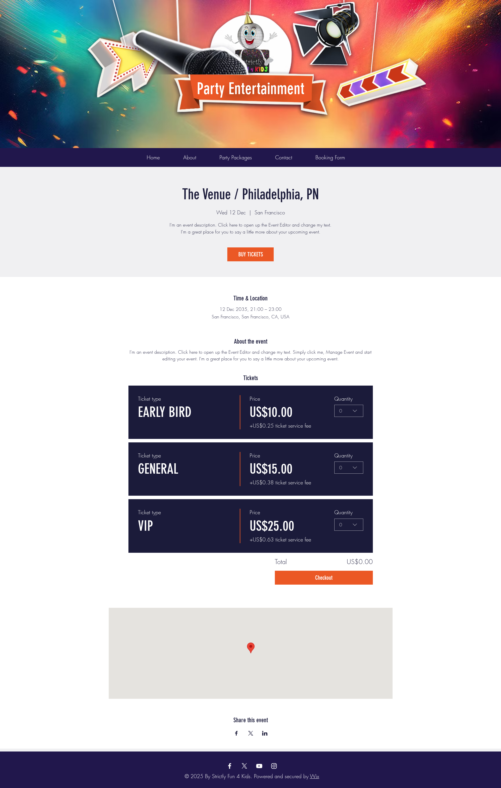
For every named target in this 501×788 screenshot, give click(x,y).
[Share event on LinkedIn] (265, 733)
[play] (412, 5)
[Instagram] (274, 766)
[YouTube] (259, 766)
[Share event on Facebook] (236, 733)
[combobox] (348, 411)
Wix (314, 776)
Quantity (343, 398)
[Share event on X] (250, 733)
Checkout (324, 577)
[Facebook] (229, 766)
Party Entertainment (250, 88)
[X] (244, 766)
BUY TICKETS (250, 254)
